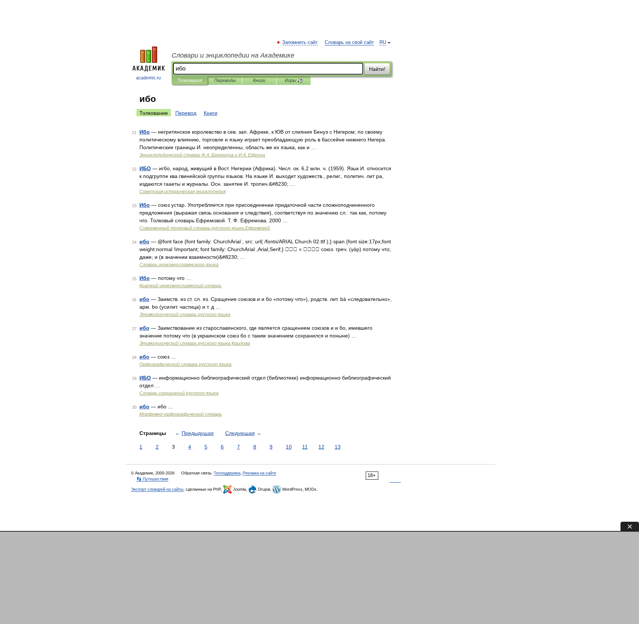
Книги (259, 80)
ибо (144, 241)
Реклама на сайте (259, 473)
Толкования (189, 80)
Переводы (225, 80)
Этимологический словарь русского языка (184, 314)
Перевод (185, 113)
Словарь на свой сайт (349, 42)
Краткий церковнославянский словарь (180, 285)
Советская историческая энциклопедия (182, 191)
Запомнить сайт (300, 42)
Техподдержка (227, 473)
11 (305, 447)
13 (338, 447)
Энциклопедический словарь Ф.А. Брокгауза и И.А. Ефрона (202, 155)
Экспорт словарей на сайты (157, 489)
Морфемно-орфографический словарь (180, 414)
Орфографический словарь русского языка (185, 364)
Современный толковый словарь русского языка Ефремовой (204, 228)
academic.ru (148, 77)
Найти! (377, 69)
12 (321, 447)
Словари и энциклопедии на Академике (233, 55)
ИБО (145, 168)
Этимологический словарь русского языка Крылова (194, 343)
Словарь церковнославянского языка (179, 264)
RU (382, 42)
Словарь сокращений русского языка (179, 393)
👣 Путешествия (152, 479)
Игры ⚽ (294, 80)
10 (289, 447)
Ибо (144, 132)
